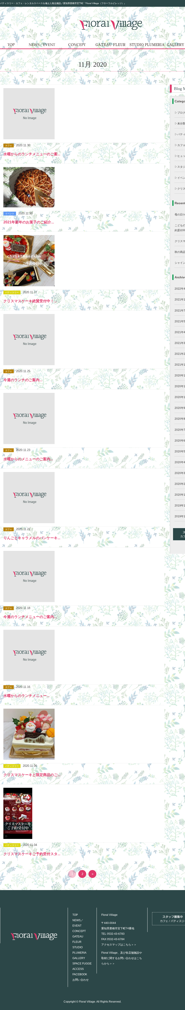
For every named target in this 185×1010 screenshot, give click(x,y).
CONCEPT (79, 931)
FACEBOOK (79, 974)
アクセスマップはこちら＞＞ (118, 944)
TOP (75, 914)
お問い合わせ (80, 979)
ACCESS (78, 969)
